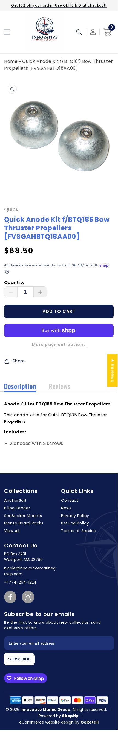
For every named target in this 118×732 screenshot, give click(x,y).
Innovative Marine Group (45, 709)
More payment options (59, 344)
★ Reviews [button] (113, 370)
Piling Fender (17, 508)
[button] (7, 31)
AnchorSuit (15, 500)
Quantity (14, 282)
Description (20, 386)
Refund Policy (75, 523)
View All (11, 531)
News (66, 508)
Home (11, 61)
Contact (69, 500)
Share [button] (19, 361)
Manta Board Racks (24, 523)
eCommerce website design (47, 722)
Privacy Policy (75, 515)
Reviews (59, 386)
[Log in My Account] (93, 31)
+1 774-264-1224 (20, 582)
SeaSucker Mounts (23, 515)
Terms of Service (78, 531)
